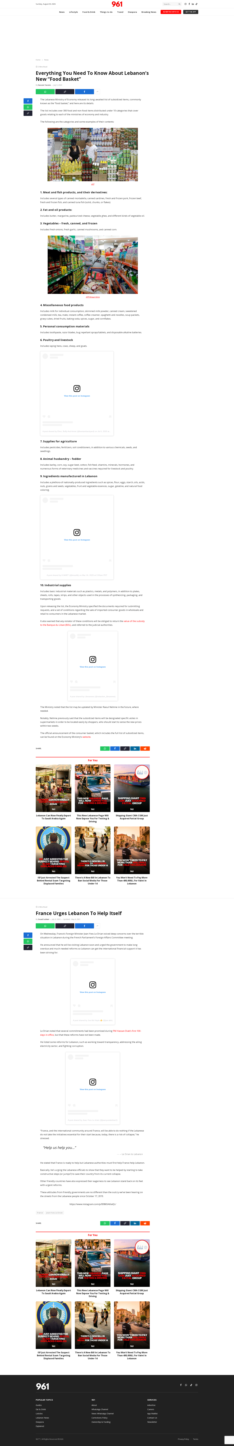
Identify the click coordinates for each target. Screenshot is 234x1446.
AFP (92, 184)
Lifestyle (73, 12)
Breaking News (149, 12)
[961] (117, 4)
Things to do (106, 12)
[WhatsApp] (28, 107)
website (86, 736)
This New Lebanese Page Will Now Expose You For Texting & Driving (92, 818)
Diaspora (132, 12)
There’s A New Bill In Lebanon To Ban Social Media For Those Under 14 (92, 880)
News (62, 12)
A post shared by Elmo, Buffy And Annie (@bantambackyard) (68, 431)
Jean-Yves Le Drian (54, 1212)
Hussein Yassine (44, 85)
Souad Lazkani (43, 919)
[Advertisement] (117, 37)
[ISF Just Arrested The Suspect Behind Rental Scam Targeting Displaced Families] (53, 850)
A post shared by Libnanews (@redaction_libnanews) (93, 696)
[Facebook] (28, 101)
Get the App (191, 12)
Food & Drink (88, 12)
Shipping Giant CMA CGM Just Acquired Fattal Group (132, 817)
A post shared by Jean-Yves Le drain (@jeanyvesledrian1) (93, 1120)
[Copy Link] (64, 91)
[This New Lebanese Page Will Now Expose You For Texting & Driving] (92, 788)
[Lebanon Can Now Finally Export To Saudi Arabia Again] (53, 788)
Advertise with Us (171, 12)
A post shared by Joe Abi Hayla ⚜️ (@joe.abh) (93, 1020)
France (40, 1212)
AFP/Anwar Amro (93, 297)
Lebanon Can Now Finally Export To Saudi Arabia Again (53, 817)
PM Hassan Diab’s (122, 1030)
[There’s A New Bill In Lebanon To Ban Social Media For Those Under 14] (92, 850)
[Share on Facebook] (84, 91)
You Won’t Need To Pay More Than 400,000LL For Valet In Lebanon (131, 880)
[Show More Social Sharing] (97, 91)
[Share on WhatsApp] (45, 91)
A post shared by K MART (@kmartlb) (63, 575)
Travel (120, 12)
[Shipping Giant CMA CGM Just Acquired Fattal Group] (132, 788)
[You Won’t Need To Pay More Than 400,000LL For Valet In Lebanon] (132, 850)
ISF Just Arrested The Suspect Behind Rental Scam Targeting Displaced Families (53, 880)
